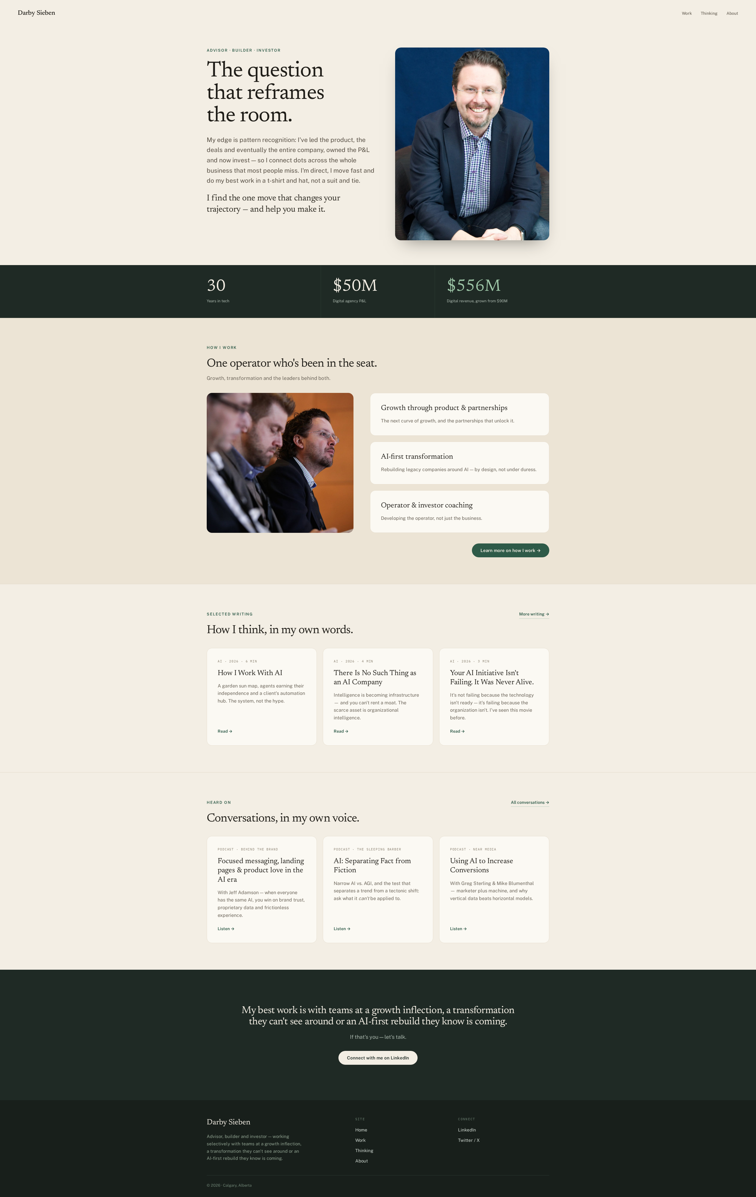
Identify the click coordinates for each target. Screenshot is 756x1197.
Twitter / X (469, 1140)
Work (687, 13)
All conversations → (530, 802)
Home (361, 1129)
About (732, 13)
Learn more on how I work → (510, 550)
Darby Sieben (36, 13)
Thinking (709, 13)
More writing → (534, 614)
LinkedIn (467, 1129)
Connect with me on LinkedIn (378, 1057)
